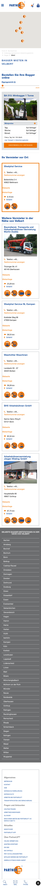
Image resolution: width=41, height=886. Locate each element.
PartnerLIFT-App (10, 832)
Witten (6, 753)
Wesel (5, 744)
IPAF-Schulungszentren (13, 854)
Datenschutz (9, 794)
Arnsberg (7, 545)
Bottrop (6, 562)
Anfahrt (9, 200)
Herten (6, 629)
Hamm (6, 621)
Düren (5, 591)
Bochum (6, 553)
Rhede (6, 723)
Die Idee (6, 847)
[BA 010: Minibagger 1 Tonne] (20, 109)
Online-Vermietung (11, 841)
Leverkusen (8, 655)
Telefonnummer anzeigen (14, 175)
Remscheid (8, 719)
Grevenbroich (8, 612)
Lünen (6, 668)
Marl (5, 672)
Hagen (6, 617)
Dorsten (6, 579)
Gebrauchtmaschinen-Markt (15, 860)
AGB (5, 788)
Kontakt (7, 784)
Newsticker (8, 829)
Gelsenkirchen (9, 608)
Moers (6, 676)
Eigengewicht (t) (9, 81)
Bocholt (6, 549)
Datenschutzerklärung (13, 791)
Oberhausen (8, 702)
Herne (5, 625)
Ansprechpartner (11, 844)
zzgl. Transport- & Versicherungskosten (16, 140)
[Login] (38, 5)
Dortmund (7, 583)
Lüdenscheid (8, 663)
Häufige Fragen (10, 809)
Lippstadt (7, 659)
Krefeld (6, 651)
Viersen (6, 740)
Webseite (6, 188)
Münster (6, 689)
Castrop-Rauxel (9, 566)
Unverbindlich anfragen (21, 145)
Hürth (5, 634)
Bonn (5, 557)
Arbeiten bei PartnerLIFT (13, 797)
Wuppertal (7, 757)
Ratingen (7, 710)
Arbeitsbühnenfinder (12, 812)
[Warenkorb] (32, 5)
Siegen (6, 731)
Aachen (6, 540)
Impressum (8, 781)
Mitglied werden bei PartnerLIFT (16, 857)
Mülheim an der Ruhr (11, 685)
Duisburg (7, 587)
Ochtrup (6, 706)
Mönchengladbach (11, 680)
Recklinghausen (10, 714)
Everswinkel (8, 604)
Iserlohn (6, 638)
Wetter (6, 748)
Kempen (6, 642)
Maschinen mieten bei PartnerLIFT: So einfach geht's (18, 820)
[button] (22, 32)
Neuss (6, 693)
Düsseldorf (7, 596)
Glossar (7, 815)
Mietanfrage (7, 192)
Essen (5, 600)
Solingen (7, 736)
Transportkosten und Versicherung (18, 800)
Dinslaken (7, 570)
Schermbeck (8, 727)
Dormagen (7, 574)
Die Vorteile (8, 850)
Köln (5, 646)
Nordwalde (7, 697)
